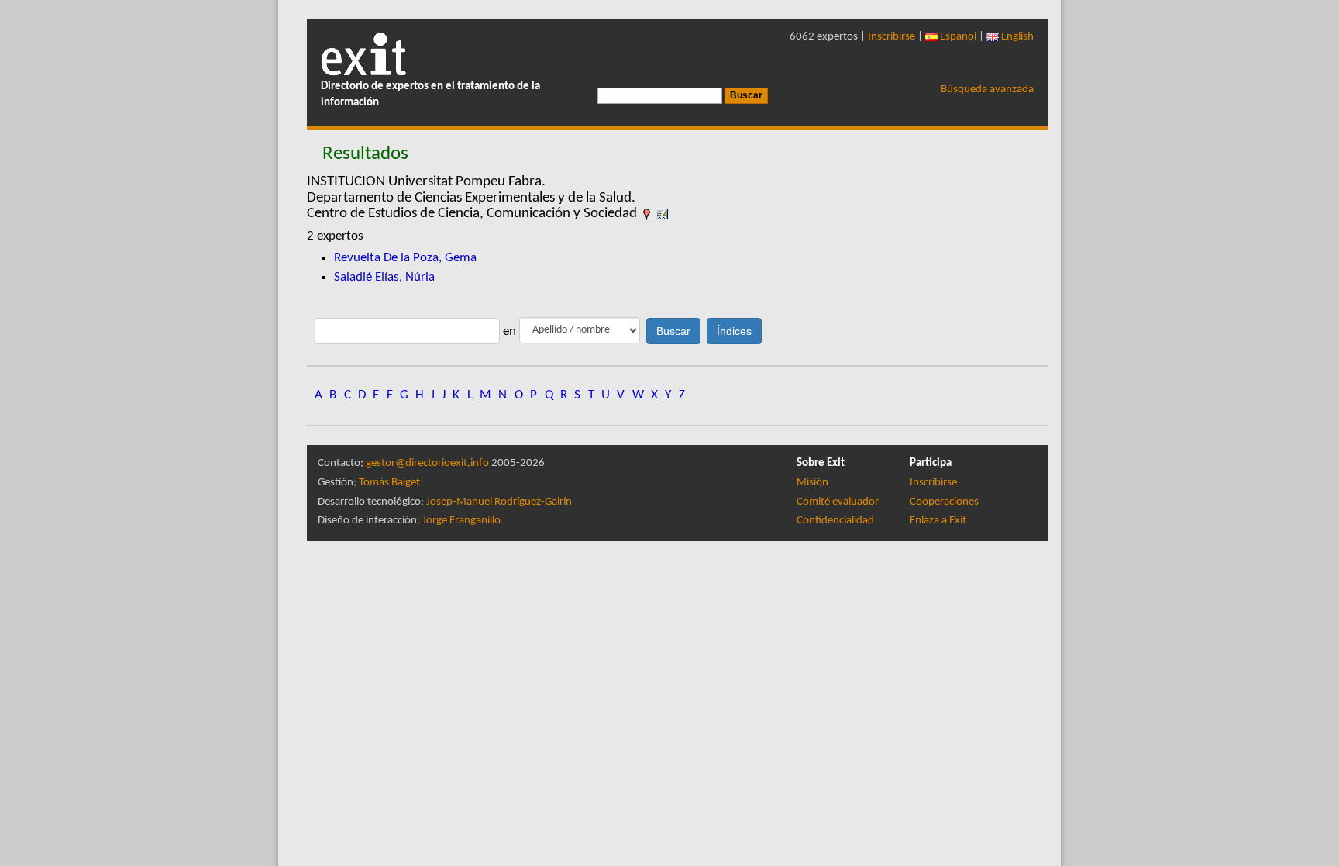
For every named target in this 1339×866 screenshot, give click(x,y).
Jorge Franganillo (461, 520)
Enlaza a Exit (938, 520)
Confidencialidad (835, 520)
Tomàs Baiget (389, 482)
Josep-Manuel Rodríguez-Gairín (499, 502)
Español (957, 37)
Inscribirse (891, 37)
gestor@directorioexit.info (427, 463)
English (1016, 37)
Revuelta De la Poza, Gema (405, 257)
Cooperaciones (944, 502)
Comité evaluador (838, 502)
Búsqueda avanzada (987, 89)
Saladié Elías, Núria (384, 277)
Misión (812, 482)
